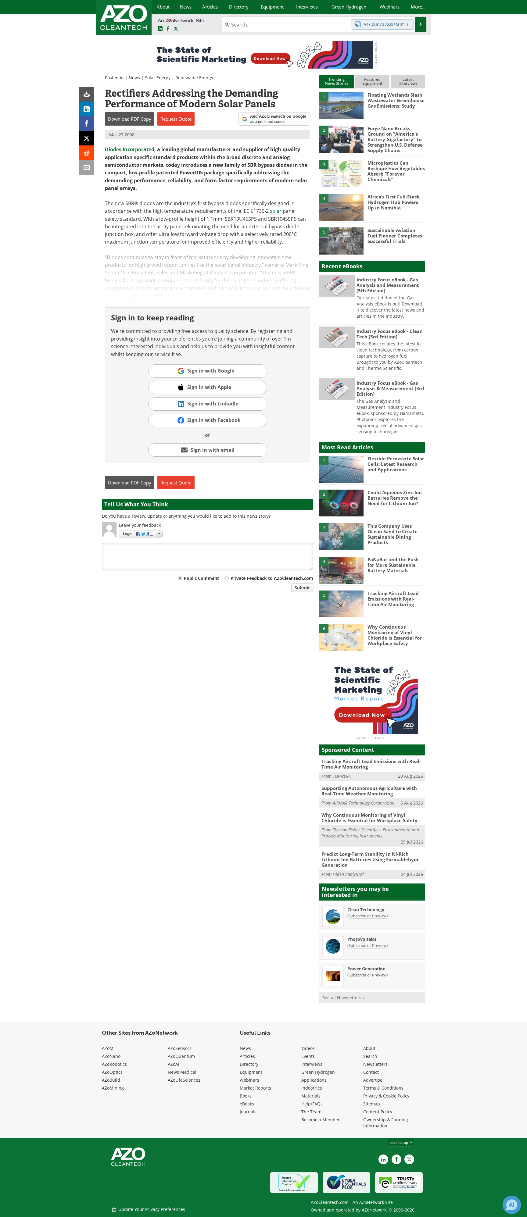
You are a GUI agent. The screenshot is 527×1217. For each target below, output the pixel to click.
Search (370, 1056)
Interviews (311, 1064)
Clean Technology (365, 909)
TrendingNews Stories (336, 81)
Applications (314, 1080)
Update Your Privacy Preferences (151, 1209)
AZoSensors (180, 1048)
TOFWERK (342, 776)
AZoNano (111, 1056)
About (369, 1048)
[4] (341, 207)
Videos (308, 1048)
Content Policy (377, 1112)
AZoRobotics (114, 1064)
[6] (341, 637)
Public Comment (201, 578)
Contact (371, 1072)
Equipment (251, 1072)
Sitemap (371, 1104)
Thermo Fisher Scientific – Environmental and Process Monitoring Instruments (370, 833)
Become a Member (320, 1119)
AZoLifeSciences (184, 1080)
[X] (86, 138)
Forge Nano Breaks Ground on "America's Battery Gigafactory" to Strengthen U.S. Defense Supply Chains (395, 139)
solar (275, 211)
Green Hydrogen (318, 1072)
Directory (249, 1064)
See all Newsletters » (343, 998)
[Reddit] (86, 152)
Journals (248, 1112)
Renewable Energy (194, 77)
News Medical (182, 1072)
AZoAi (173, 1064)
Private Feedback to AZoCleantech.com (272, 578)
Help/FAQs (312, 1104)
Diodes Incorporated (129, 149)
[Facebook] (86, 123)
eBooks (247, 1104)
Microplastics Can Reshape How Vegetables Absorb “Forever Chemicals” (396, 171)
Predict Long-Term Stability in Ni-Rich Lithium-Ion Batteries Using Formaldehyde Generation (370, 859)
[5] (341, 240)
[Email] (86, 167)
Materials (311, 1096)
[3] (341, 173)
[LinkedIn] (86, 109)
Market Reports (255, 1088)
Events (308, 1056)
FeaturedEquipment (372, 81)
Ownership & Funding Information (385, 1123)
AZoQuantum (181, 1056)
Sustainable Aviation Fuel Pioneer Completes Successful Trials (394, 235)
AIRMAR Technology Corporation (363, 803)
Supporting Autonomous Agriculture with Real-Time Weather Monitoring (369, 791)
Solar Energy (157, 77)
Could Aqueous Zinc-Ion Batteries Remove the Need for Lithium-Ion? (394, 497)
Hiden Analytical (348, 874)
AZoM (107, 1048)
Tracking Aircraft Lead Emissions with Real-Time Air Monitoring (393, 598)
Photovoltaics (361, 939)
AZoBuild (111, 1080)
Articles (247, 1056)
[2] (341, 138)
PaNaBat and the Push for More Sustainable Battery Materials (393, 564)
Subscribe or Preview (367, 916)
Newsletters (375, 1064)
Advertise (372, 1080)
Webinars (249, 1080)
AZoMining (113, 1088)
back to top (399, 1142)
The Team (311, 1112)
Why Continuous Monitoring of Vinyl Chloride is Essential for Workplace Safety (394, 635)
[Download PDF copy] (86, 94)
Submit (302, 588)
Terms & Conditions (383, 1088)
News (134, 77)
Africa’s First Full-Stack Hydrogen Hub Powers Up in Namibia (393, 202)
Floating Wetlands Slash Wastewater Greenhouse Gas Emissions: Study (396, 100)
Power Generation (366, 969)
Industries (311, 1088)
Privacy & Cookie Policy (386, 1096)
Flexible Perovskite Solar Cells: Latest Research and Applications (395, 464)
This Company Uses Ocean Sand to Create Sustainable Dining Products (392, 534)
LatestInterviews (408, 81)
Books (246, 1096)
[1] (341, 105)
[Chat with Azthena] (512, 1205)
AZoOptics (112, 1072)
